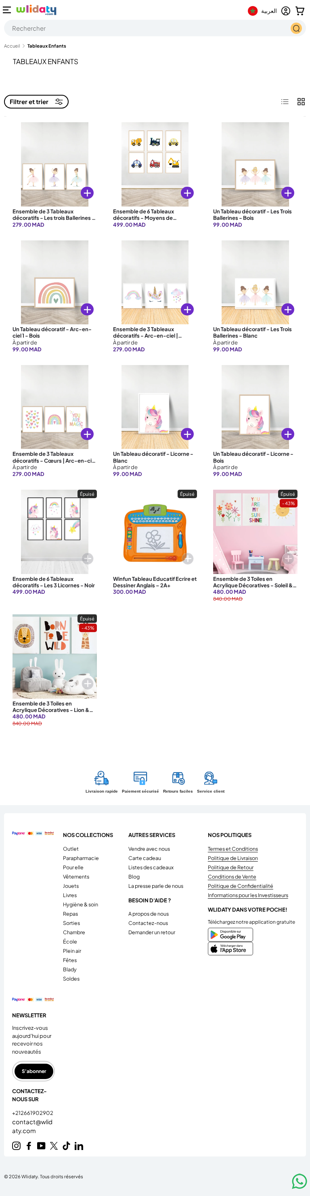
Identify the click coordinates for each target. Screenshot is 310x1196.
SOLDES (71, 978)
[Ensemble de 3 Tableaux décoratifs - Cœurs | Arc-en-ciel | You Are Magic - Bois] (55, 407)
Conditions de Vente (232, 876)
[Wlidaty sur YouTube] (41, 1146)
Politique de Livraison (233, 858)
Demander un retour (151, 932)
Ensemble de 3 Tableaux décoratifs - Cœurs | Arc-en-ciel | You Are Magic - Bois (54, 460)
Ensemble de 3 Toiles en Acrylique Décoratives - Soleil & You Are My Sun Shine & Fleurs (253, 585)
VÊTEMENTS (76, 876)
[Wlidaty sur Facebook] (29, 1146)
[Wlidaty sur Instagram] (16, 1146)
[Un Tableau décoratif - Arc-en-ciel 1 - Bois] (55, 282)
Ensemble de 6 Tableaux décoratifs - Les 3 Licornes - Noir (54, 582)
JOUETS (71, 886)
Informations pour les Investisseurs (248, 895)
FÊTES (70, 960)
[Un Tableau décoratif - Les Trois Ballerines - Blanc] (255, 282)
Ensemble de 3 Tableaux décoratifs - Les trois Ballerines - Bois (54, 218)
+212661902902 (32, 1113)
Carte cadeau (144, 858)
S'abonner (34, 1071)
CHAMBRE (74, 932)
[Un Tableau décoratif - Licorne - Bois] (255, 407)
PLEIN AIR (72, 951)
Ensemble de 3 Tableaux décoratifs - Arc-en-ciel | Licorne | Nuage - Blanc (145, 336)
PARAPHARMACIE (81, 858)
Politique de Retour (230, 867)
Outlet (71, 848)
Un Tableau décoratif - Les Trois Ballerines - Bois (252, 214)
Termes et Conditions (233, 848)
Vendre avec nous (149, 848)
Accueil (12, 46)
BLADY (70, 969)
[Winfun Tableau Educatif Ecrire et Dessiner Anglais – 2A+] (155, 532)
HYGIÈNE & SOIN (80, 904)
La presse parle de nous (155, 886)
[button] (300, 11)
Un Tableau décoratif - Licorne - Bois (253, 457)
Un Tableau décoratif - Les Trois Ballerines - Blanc (252, 332)
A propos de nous (148, 913)
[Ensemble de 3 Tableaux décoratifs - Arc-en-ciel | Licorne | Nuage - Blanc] (155, 282)
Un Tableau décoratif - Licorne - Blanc (153, 457)
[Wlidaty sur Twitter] (54, 1146)
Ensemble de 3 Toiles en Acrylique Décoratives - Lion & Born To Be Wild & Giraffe (51, 710)
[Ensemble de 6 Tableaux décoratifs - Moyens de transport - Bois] (155, 164)
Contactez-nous (148, 923)
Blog (134, 876)
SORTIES (71, 923)
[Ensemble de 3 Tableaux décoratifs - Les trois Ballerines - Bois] (55, 164)
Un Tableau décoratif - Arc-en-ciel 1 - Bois (52, 332)
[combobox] (155, 28)
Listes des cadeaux (151, 867)
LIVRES (70, 895)
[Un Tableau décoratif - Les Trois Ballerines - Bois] (255, 164)
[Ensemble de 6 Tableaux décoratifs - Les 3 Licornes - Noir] (55, 532)
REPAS (70, 913)
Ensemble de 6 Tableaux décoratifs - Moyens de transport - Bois (143, 218)
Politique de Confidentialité (240, 886)
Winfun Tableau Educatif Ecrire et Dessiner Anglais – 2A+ (155, 582)
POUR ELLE (73, 867)
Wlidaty (29, 1176)
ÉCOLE (70, 941)
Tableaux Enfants (46, 46)
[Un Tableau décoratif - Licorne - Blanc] (155, 407)
